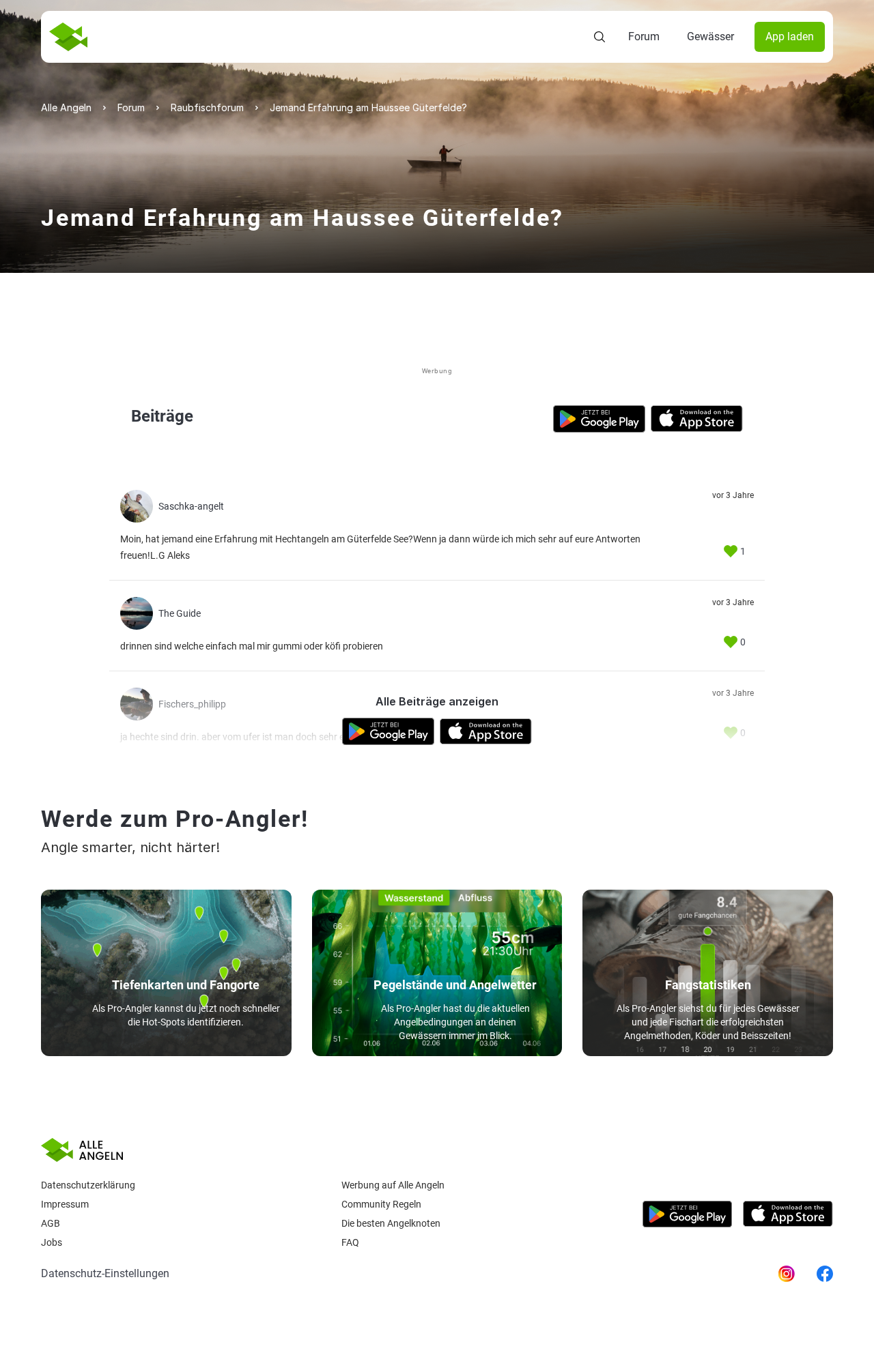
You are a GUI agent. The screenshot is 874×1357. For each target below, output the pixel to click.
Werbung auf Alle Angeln (393, 1185)
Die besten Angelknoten (390, 1223)
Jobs (51, 1242)
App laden (789, 36)
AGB (50, 1223)
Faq (350, 1242)
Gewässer (710, 36)
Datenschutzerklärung (88, 1185)
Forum (644, 36)
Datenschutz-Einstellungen (105, 1273)
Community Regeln (381, 1204)
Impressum (65, 1204)
